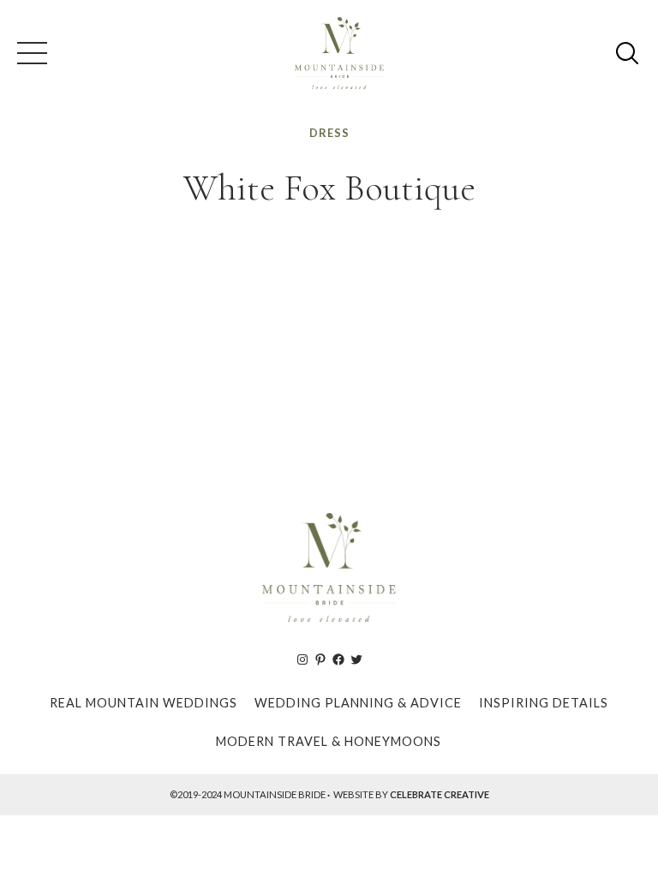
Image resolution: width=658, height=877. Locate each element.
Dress (329, 133)
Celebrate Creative (439, 794)
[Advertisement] (329, 354)
